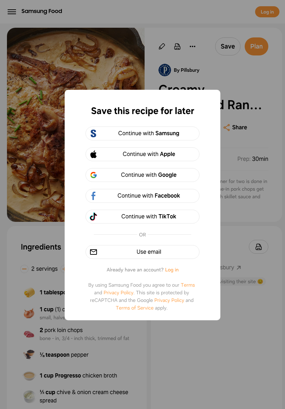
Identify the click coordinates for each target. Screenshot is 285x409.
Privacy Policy (118, 292)
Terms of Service (135, 308)
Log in (172, 270)
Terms (188, 285)
